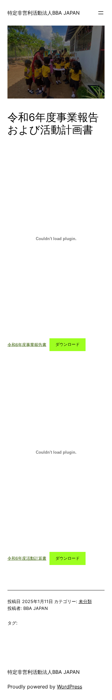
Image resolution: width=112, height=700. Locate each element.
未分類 (85, 601)
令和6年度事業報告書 (26, 344)
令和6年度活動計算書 (26, 558)
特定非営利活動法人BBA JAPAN (43, 13)
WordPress (69, 686)
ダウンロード (67, 344)
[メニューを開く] (101, 13)
